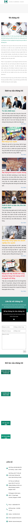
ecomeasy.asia (4, 527)
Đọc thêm (23, 124)
